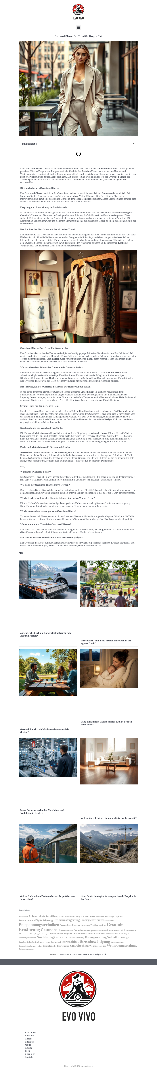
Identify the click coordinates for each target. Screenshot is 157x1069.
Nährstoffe (64, 938)
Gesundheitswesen (100, 930)
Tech (27, 1051)
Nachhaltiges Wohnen (27, 938)
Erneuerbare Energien (70, 925)
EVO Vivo (30, 1032)
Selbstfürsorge (118, 937)
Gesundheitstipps (67, 930)
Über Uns (30, 1054)
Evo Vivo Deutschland (94, 1034)
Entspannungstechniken (39, 924)
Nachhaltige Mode (125, 934)
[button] (78, 27)
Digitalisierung (44, 920)
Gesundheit (50, 929)
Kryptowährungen (42, 934)
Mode (53, 954)
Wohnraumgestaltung (122, 945)
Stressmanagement (117, 942)
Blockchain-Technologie (105, 917)
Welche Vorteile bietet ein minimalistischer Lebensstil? (109, 818)
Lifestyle (29, 1041)
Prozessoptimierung (76, 938)
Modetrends (112, 933)
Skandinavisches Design (28, 942)
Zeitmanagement (26, 949)
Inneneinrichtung (28, 934)
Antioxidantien (88, 916)
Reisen (28, 1048)
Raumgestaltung (96, 937)
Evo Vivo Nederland (93, 1048)
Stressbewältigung (95, 941)
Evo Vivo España (92, 1041)
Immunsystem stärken (117, 930)
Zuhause (29, 1035)
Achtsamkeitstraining (69, 916)
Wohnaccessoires (97, 945)
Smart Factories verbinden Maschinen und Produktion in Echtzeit (42, 811)
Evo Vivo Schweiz (92, 1055)
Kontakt (29, 1057)
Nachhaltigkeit (48, 937)
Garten (28, 1038)
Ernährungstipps (98, 925)
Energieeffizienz (92, 920)
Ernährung (85, 925)
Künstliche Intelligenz (61, 933)
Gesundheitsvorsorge (83, 930)
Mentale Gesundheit (95, 933)
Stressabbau (70, 942)
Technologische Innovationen (56, 946)
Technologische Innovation (30, 946)
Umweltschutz (79, 945)
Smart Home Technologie (50, 942)
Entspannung (109, 920)
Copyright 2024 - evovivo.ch (78, 1066)
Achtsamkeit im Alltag (43, 916)
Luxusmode (79, 933)
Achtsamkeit (23, 917)
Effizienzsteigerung (66, 920)
